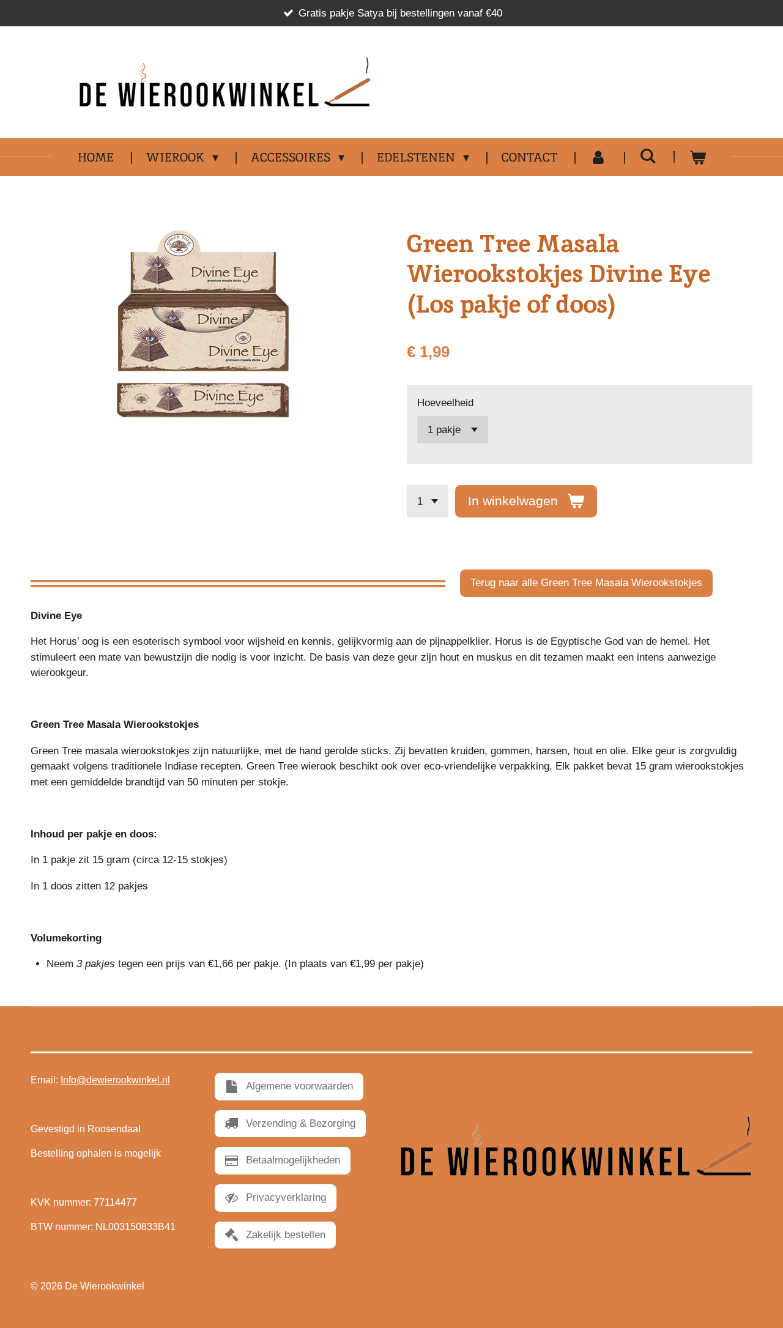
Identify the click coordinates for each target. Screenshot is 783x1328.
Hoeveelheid (445, 403)
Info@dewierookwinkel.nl (115, 1080)
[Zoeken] (647, 156)
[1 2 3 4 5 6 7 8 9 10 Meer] (427, 501)
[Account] (598, 157)
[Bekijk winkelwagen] (697, 157)
